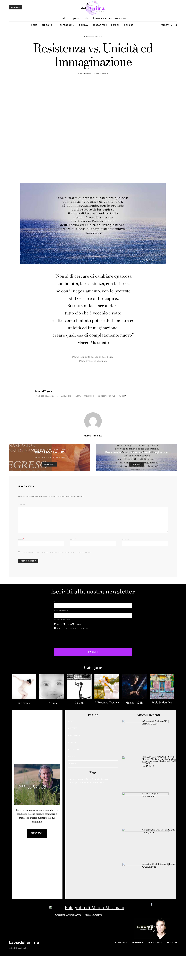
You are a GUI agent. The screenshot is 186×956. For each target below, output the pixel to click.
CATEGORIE (65, 25)
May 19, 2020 (148, 833)
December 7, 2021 (150, 796)
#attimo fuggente (77, 778)
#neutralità (98, 782)
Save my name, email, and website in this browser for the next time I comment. (57, 553)
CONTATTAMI (99, 25)
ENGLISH (59, 624)
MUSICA (115, 25)
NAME (57, 601)
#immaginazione (76, 782)
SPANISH (77, 624)
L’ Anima (70, 914)
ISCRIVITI (93, 652)
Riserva (83, 25)
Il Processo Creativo (107, 702)
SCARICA (128, 25)
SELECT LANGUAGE (62, 620)
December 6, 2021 (150, 724)
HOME (71, 721)
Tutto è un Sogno (150, 793)
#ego (88, 778)
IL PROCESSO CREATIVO (93, 37)
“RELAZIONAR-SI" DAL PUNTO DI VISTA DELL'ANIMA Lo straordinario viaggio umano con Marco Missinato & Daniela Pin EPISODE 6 (162, 760)
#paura (88, 782)
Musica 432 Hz (134, 703)
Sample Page (155, 942)
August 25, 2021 (149, 867)
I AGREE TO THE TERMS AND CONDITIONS (72, 628)
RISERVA (72, 742)
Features (137, 942)
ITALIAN (68, 624)
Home (34, 25)
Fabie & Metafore (162, 702)
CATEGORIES (74, 735)
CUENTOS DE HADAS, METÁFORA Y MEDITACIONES (49, 450)
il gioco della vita (45, 396)
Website (125, 539)
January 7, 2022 (40, 457)
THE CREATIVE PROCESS (136, 450)
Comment (22, 505)
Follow (164, 25)
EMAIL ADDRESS (61, 610)
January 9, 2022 (84, 73)
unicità (123, 396)
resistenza (90, 396)
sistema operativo (107, 396)
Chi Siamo (24, 703)
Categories (120, 942)
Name (21, 539)
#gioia (105, 778)
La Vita (79, 703)
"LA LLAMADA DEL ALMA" (155, 720)
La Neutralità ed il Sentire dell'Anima (159, 864)
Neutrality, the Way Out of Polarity (158, 829)
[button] (151, 928)
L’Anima (51, 703)
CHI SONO (47, 25)
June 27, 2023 (148, 766)
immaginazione (64, 396)
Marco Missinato (101, 73)
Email (73, 539)
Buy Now (172, 942)
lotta (78, 396)
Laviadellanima (24, 942)
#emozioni (96, 778)
